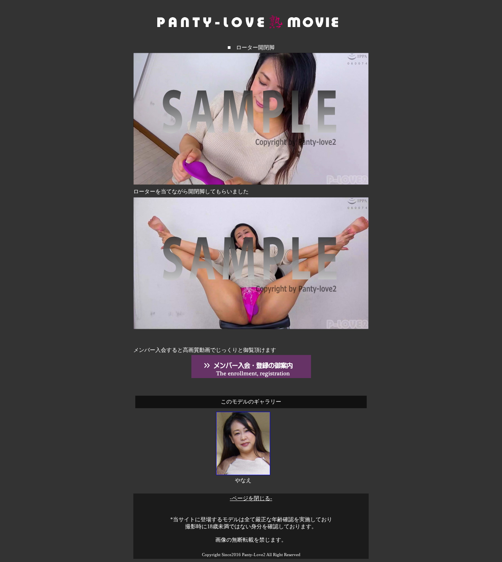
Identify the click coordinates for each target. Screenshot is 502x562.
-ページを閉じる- (251, 498)
